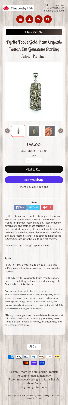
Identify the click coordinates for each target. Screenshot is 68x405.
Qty (34, 156)
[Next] (60, 130)
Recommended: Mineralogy (34, 375)
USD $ (32, 346)
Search (13, 372)
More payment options (34, 187)
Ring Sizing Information (34, 387)
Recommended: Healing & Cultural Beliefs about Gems (34, 381)
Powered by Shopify (34, 398)
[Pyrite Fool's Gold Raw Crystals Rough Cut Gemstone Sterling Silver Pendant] (18, 131)
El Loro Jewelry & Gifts (33, 396)
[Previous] (7, 130)
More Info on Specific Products (40, 372)
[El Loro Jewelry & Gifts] (18, 8)
